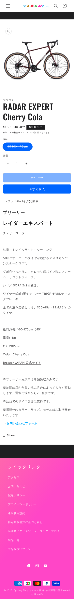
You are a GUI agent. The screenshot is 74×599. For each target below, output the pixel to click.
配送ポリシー (16, 495)
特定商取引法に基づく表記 (25, 522)
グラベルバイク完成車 (22, 201)
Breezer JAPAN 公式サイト (22, 363)
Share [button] (11, 435)
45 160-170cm (19, 147)
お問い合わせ (16, 486)
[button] (8, 6)
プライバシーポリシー (22, 504)
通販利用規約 (16, 513)
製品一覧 (13, 540)
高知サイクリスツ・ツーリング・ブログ (34, 531)
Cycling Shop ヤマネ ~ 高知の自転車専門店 (37, 590)
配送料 (13, 132)
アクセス (13, 477)
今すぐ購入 (37, 189)
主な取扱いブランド (21, 549)
